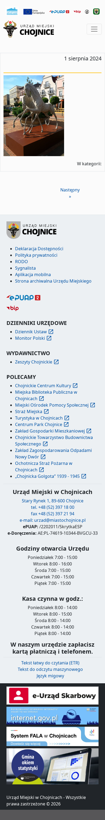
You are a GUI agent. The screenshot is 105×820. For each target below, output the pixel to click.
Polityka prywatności (36, 255)
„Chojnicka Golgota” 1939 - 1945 (47, 476)
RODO (21, 262)
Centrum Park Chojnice (38, 424)
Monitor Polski (30, 338)
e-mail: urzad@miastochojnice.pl (53, 520)
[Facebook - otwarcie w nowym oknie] (87, 11)
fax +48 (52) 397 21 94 (52, 514)
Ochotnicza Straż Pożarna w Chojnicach (43, 466)
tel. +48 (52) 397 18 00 (52, 507)
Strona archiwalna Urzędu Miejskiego (53, 281)
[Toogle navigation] (94, 29)
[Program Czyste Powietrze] (12, 11)
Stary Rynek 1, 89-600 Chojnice (52, 501)
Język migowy (50, 676)
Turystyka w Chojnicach (39, 418)
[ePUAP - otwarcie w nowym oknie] (59, 11)
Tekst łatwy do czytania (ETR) (50, 663)
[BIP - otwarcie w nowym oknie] (77, 11)
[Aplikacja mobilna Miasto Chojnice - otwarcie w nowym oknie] (96, 11)
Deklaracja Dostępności (39, 249)
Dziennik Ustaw (31, 332)
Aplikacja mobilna (33, 274)
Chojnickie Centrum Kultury (43, 386)
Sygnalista (25, 268)
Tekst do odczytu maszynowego (50, 669)
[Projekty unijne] (34, 11)
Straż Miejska (28, 411)
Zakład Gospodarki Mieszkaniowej (50, 431)
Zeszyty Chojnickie (33, 362)
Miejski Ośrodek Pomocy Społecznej (52, 405)
